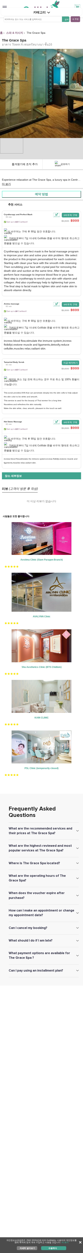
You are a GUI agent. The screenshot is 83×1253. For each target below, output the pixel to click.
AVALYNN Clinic (41, 616)
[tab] (41, 229)
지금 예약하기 (70, 362)
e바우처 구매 (70, 215)
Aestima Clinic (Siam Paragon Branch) (41, 559)
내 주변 (75, 19)
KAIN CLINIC (42, 717)
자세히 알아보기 (27, 1248)
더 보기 (6, 184)
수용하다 (52, 1248)
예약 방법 (41, 194)
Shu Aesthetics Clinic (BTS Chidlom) (42, 667)
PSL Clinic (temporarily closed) (41, 768)
